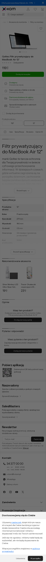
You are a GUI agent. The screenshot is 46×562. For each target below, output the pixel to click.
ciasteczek (16, 522)
